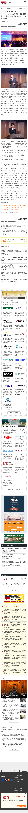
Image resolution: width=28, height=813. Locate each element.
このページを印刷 (12, 26)
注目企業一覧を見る (14, 412)
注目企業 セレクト (8, 298)
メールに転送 (4, 26)
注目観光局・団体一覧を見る (14, 489)
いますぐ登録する (22, 806)
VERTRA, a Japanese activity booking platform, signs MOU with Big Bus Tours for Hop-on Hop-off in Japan (14, 739)
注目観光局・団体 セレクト (10, 426)
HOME (2, 8)
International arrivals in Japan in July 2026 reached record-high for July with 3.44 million (13, 735)
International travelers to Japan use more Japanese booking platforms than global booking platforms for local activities (12, 745)
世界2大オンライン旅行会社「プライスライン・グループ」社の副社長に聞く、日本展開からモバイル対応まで (15, 207)
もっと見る (14, 287)
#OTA (11, 21)
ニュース (6, 8)
